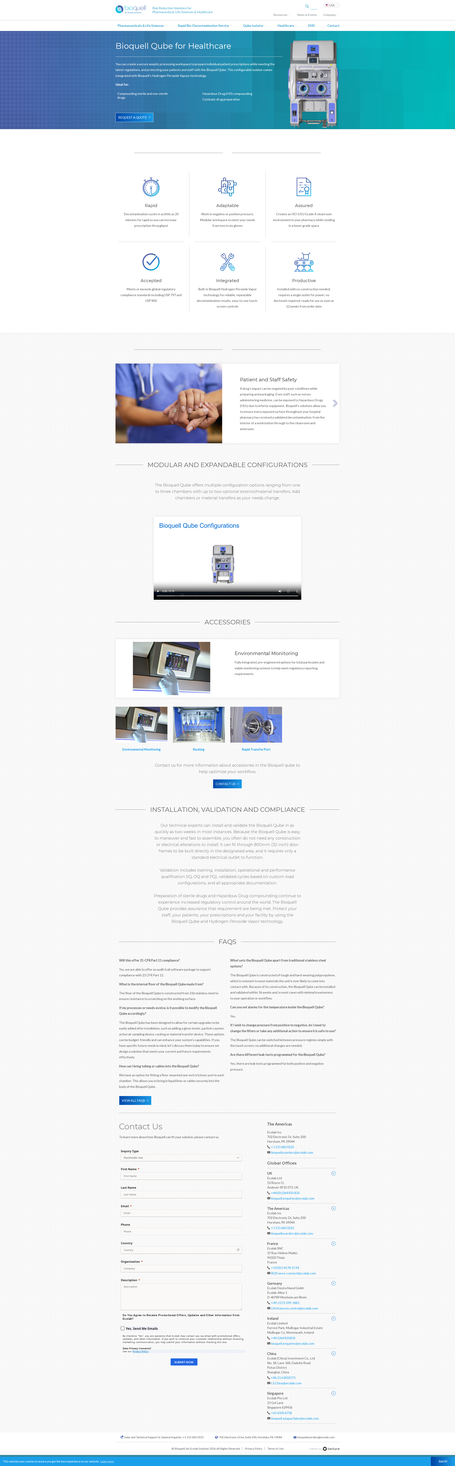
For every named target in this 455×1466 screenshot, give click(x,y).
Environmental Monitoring (141, 749)
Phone (125, 1225)
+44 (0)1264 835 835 (285, 1193)
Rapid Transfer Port (256, 749)
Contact (333, 26)
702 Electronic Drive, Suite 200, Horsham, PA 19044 (250, 1437)
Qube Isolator (253, 26)
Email (125, 1206)
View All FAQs (133, 1100)
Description (129, 1280)
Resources (280, 14)
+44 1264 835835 (283, 1338)
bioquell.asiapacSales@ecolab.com (295, 1418)
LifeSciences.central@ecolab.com (294, 1308)
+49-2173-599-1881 (285, 1303)
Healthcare (286, 26)
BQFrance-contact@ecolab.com (293, 1273)
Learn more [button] (107, 1461)
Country (126, 1243)
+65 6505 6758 (281, 1413)
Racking (199, 749)
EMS (311, 26)
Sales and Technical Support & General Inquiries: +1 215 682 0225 (164, 1437)
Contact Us (225, 784)
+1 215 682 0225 (282, 1147)
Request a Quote (132, 117)
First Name (128, 1169)
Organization (130, 1262)
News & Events (307, 14)
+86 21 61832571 (283, 1378)
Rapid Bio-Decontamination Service (203, 26)
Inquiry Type (130, 1151)
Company (329, 14)
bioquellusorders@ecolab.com (292, 1152)
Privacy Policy (253, 1448)
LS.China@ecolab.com (286, 1383)
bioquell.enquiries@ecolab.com (292, 1198)
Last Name (128, 1188)
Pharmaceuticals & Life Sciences (141, 26)
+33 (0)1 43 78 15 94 (285, 1268)
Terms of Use (275, 1448)
